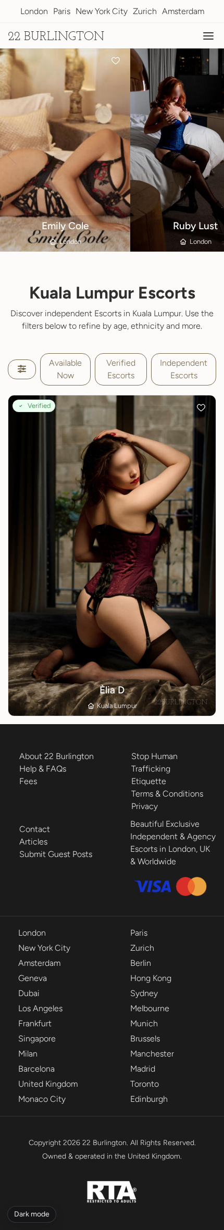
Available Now (65, 369)
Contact (34, 829)
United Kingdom (48, 1084)
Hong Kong (150, 978)
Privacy (144, 806)
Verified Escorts (120, 369)
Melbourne (149, 1008)
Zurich (145, 11)
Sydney (144, 993)
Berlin (140, 963)
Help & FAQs (42, 769)
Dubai (29, 993)
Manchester (152, 1054)
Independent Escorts (183, 369)
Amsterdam (183, 11)
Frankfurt (35, 1023)
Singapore (37, 1038)
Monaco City (42, 1099)
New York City (102, 11)
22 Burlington (56, 37)
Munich (144, 1023)
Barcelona (36, 1069)
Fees (28, 781)
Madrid (142, 1069)
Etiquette (148, 781)
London (34, 11)
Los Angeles (40, 1008)
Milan (28, 1054)
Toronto (144, 1084)
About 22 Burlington (56, 756)
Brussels (145, 1038)
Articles (33, 842)
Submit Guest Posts (55, 854)
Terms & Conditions (167, 794)
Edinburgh (149, 1099)
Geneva (32, 978)
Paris (61, 11)
